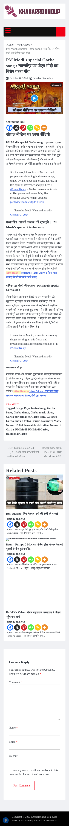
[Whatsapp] (30, 128)
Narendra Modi (50, 420)
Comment (15, 682)
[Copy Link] (37, 128)
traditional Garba (16, 433)
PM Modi (21, 429)
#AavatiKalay (18, 189)
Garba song (38, 416)
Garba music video (42, 412)
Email (13, 741)
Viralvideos (12, 404)
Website (13, 755)
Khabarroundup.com (41, 817)
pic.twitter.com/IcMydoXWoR (27, 201)
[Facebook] (9, 128)
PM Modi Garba (38, 429)
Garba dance (21, 412)
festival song (38, 408)
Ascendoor (26, 820)
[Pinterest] (23, 128)
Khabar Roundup (43, 78)
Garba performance (18, 416)
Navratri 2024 (14, 425)
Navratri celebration (36, 425)
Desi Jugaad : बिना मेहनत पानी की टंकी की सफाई (32, 513)
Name (13, 727)
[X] (16, 128)
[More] (44, 128)
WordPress (51, 820)
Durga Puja (23, 408)
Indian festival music (27, 420)
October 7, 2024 (19, 214)
